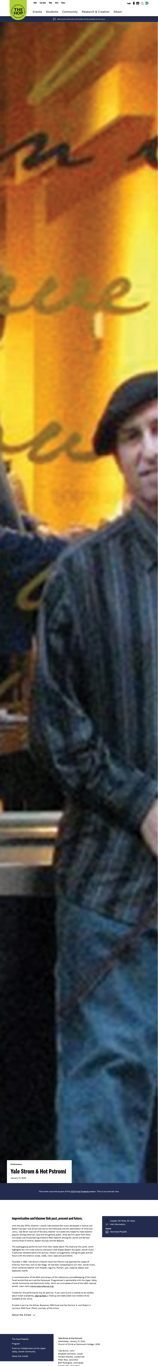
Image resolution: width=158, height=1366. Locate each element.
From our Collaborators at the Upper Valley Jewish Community (29, 1350)
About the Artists (21, 1314)
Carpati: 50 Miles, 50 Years (122, 1220)
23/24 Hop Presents (80, 1191)
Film (50, 3)
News (63, 3)
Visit (35, 3)
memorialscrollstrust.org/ (42, 1286)
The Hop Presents (20, 1339)
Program (16, 1343)
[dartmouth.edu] (147, 3)
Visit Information (117, 1224)
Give (56, 3)
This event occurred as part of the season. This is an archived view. (79, 1191)
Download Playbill (118, 1231)
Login (129, 3)
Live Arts (43, 3)
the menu (34, 15)
